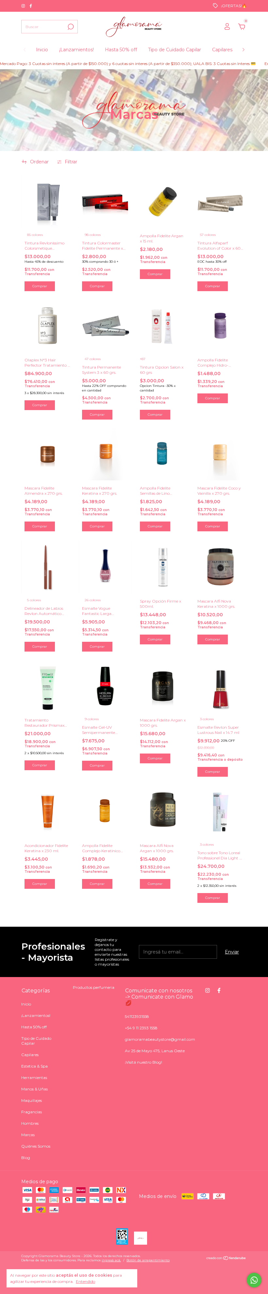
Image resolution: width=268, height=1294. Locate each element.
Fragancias (31, 1111)
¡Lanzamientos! (76, 50)
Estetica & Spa (34, 1066)
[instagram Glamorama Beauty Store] (23, 5)
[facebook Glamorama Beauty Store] (31, 5)
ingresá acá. (111, 1260)
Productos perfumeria (93, 987)
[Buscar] (70, 26)
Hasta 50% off (121, 50)
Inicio (42, 50)
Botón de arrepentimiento (148, 1260)
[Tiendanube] (226, 1259)
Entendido (85, 1281)
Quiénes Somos (35, 1146)
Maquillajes (31, 1100)
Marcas (28, 1134)
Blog (25, 1157)
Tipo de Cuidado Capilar (174, 50)
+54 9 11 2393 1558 (141, 1027)
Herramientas (34, 1077)
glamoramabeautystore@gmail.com (160, 1039)
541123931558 (137, 1016)
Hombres (30, 1123)
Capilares (222, 50)
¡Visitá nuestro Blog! (143, 1062)
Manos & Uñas (34, 1089)
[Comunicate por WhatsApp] (254, 1280)
